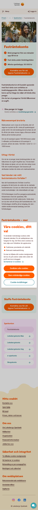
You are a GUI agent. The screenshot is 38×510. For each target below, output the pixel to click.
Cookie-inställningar (19, 282)
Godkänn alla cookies (19, 268)
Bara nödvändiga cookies (19, 275)
